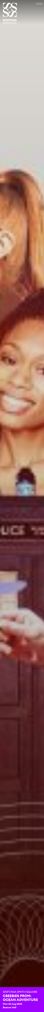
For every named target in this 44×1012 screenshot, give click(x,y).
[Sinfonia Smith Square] (10, 13)
